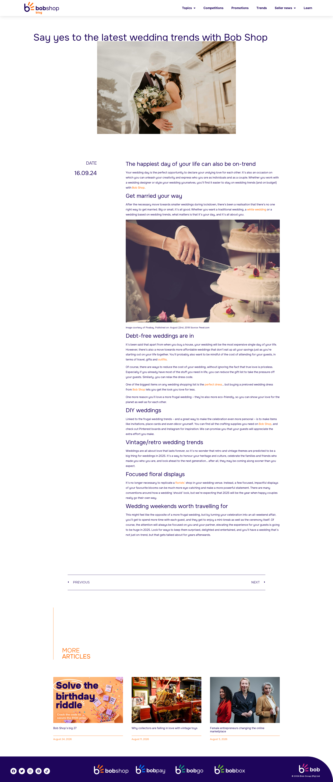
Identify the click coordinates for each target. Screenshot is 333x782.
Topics (187, 8)
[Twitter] (22, 771)
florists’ (180, 483)
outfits (162, 359)
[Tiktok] (47, 771)
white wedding (256, 209)
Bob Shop (138, 187)
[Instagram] (30, 771)
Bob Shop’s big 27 (64, 728)
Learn (308, 8)
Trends (262, 8)
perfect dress (213, 384)
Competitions (213, 8)
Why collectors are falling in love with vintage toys (164, 728)
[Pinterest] (38, 771)
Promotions (240, 8)
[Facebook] (13, 771)
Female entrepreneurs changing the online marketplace (237, 729)
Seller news (283, 8)
